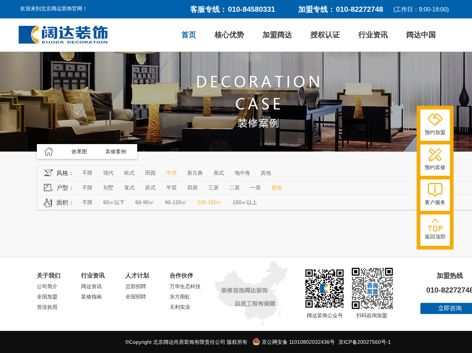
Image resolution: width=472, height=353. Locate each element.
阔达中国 (421, 35)
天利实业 (180, 307)
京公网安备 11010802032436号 (297, 342)
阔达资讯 (91, 286)
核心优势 (229, 35)
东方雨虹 (180, 297)
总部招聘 (135, 286)
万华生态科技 (185, 286)
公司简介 (47, 286)
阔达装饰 (63, 35)
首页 (188, 35)
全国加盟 (47, 297)
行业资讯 (373, 35)
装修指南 (91, 297)
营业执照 (47, 307)
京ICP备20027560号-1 (365, 342)
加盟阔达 (277, 35)
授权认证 (325, 35)
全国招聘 (135, 297)
